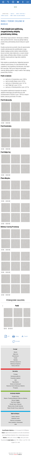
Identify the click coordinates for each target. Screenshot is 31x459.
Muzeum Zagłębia (15, 400)
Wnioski (15, 352)
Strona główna (3, 2)
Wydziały (16, 359)
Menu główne (18, 2)
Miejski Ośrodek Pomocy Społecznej (15, 408)
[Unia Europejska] (16, 6)
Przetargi (15, 374)
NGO (15, 380)
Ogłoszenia (15, 354)
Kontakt (15, 341)
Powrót (24, 336)
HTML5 (13, 448)
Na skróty (15, 371)
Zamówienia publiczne (15, 376)
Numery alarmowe (15, 365)
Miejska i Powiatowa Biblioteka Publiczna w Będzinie (15, 398)
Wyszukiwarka (8, 2)
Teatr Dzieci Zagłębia (15, 402)
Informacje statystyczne (15, 361)
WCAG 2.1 (20, 448)
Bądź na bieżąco (15, 413)
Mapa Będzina (15, 382)
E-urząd (15, 349)
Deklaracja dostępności (15, 363)
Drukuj (15, 336)
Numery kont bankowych (15, 384)
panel (28, 2)
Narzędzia (13, 2)
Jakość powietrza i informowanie (15, 422)
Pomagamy (15, 387)
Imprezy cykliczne (15, 416)
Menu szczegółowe (23, 2)
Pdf (6, 336)
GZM (15, 424)
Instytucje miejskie (15, 393)
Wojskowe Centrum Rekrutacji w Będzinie (15, 385)
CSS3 (15, 448)
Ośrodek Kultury (15, 396)
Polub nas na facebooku (15, 420)
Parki (17, 306)
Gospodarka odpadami (15, 378)
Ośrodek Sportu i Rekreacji (15, 404)
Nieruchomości (15, 356)
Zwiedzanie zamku (15, 418)
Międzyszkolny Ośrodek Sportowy (15, 406)
